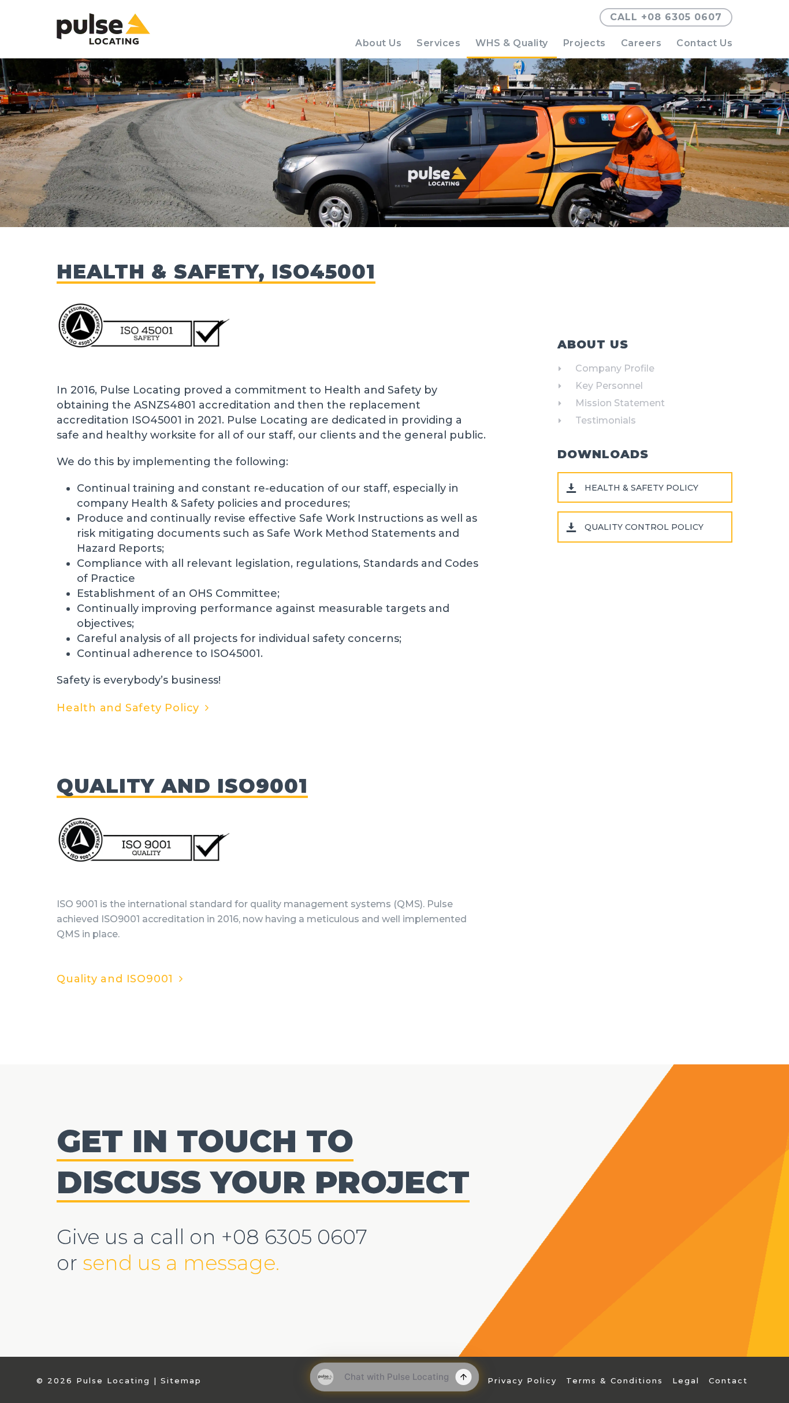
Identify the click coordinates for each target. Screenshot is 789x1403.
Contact (728, 1380)
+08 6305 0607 (294, 1236)
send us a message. (181, 1262)
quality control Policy (644, 527)
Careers (641, 43)
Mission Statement (620, 403)
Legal (685, 1380)
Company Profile (614, 368)
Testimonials (605, 420)
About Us (378, 43)
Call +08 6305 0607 (666, 17)
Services (438, 43)
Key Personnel (609, 385)
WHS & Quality (511, 43)
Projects (584, 43)
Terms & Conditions (614, 1380)
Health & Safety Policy (641, 487)
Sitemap (181, 1380)
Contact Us (704, 43)
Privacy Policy (522, 1380)
